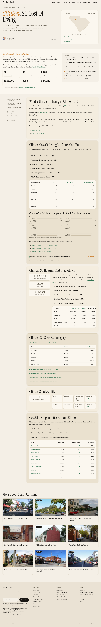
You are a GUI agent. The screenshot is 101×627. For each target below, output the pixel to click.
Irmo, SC (33, 470)
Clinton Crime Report (38, 133)
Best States (36, 604)
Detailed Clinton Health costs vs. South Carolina (43, 373)
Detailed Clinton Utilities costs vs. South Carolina (43, 381)
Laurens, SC (34, 477)
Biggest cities (60, 590)
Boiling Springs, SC (36, 466)
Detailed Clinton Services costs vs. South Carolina (43, 343)
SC (8, 7)
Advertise (82, 597)
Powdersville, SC (35, 473)
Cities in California (61, 592)
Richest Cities (36, 597)
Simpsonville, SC (35, 449)
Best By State (36, 606)
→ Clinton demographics (69, 39)
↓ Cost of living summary (69, 36)
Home (4, 7)
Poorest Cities (37, 601)
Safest (65, 2)
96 (79, 466)
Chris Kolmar (11, 38)
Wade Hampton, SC (36, 459)
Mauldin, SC (34, 445)
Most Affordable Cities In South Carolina (44, 248)
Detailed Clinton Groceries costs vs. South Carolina (44, 369)
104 (79, 449)
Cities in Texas (60, 594)
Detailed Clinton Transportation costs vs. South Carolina (45, 377)
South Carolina (43, 112)
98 (79, 445)
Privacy (82, 599)
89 (79, 477)
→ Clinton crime (67, 41)
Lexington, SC (35, 452)
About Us (94, 2)
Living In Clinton (36, 130)
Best (58, 2)
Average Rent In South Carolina (41, 251)
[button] (62, 257)
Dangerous (86, 2)
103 (79, 459)
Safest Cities (36, 592)
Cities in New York (61, 599)
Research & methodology (86, 592)
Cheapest (72, 2)
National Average (89, 182)
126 (79, 463)
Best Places (36, 590)
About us (82, 590)
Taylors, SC (34, 456)
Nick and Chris (17, 615)
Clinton (12, 7)
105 (79, 473)
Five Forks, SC (35, 463)
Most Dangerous (38, 599)
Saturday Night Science (38, 67)
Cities (53, 2)
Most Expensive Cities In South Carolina (44, 245)
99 (79, 456)
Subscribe (24, 600)
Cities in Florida (60, 597)
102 (79, 452)
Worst (79, 2)
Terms (81, 601)
